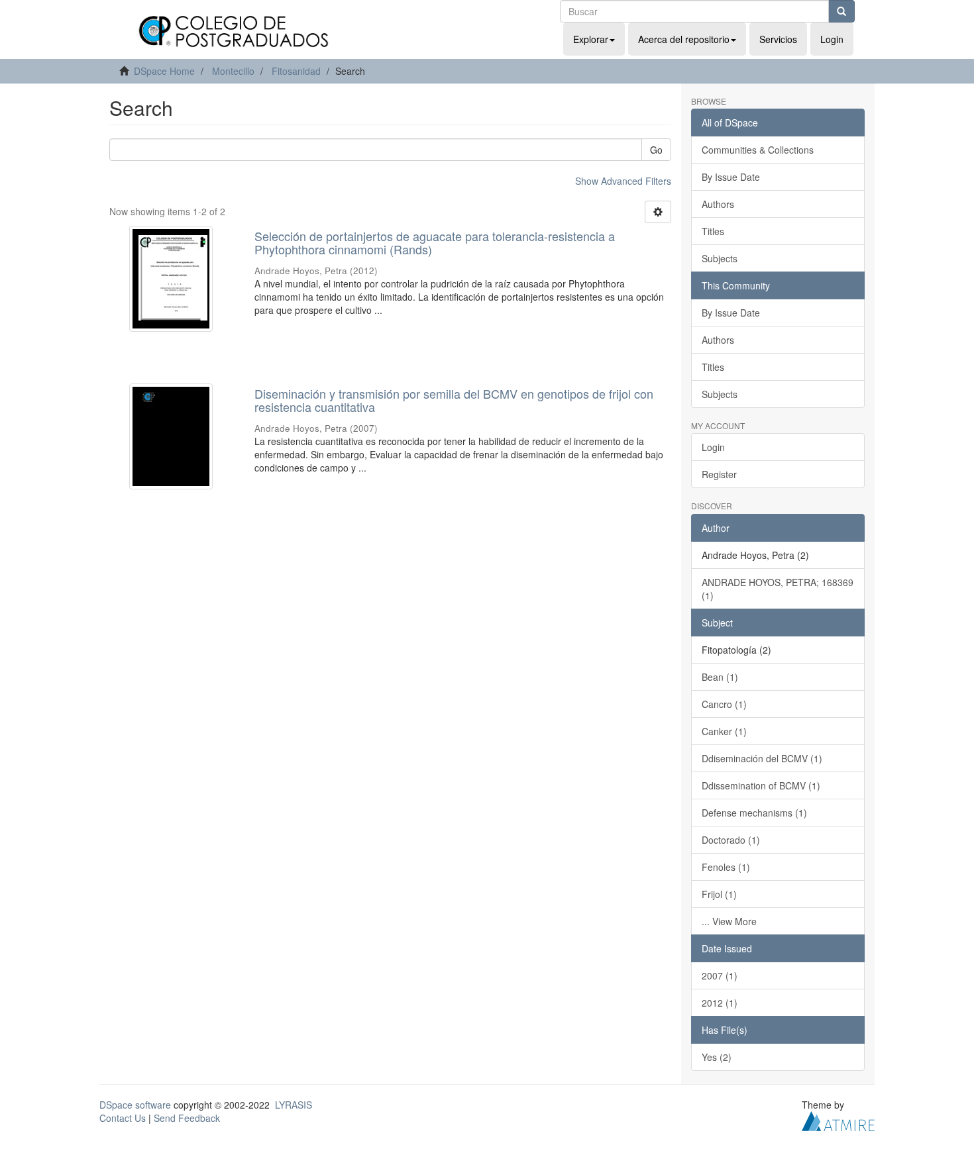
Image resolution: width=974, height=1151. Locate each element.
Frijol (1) (719, 894)
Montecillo (233, 70)
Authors (718, 204)
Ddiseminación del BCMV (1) (762, 758)
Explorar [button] (590, 39)
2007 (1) (719, 975)
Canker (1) (724, 731)
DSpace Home (164, 70)
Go (656, 149)
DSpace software (135, 1104)
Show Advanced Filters (623, 180)
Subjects (719, 258)
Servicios (778, 39)
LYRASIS (293, 1104)
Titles (713, 231)
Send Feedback (187, 1118)
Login (713, 447)
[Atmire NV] (838, 1119)
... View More (729, 921)
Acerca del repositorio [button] (684, 39)
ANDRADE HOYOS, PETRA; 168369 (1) (777, 589)
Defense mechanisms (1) (754, 812)
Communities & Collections (758, 149)
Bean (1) (720, 676)
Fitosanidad (296, 70)
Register (719, 474)
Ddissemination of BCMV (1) (761, 785)
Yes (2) (716, 1057)
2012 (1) (719, 1002)
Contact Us (122, 1118)
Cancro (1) (724, 704)
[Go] (841, 11)
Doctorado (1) (731, 839)
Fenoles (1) (726, 867)
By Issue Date (731, 176)
